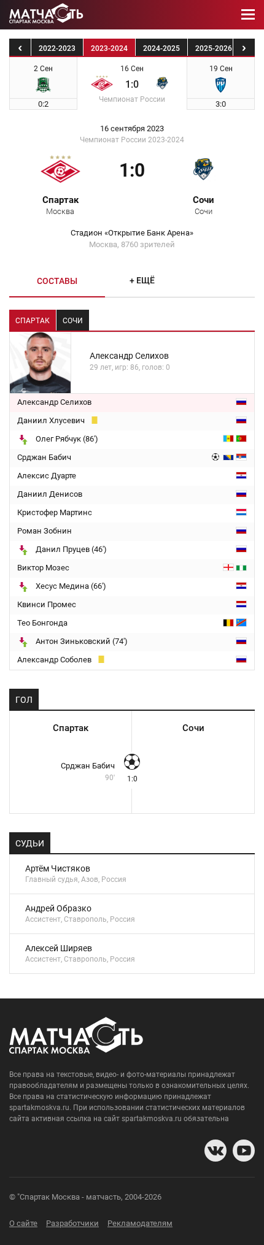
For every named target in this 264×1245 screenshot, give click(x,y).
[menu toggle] (248, 15)
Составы (57, 281)
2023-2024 (109, 48)
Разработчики (72, 1223)
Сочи (203, 204)
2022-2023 (57, 48)
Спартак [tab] (32, 320)
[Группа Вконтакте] (215, 1151)
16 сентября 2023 (132, 128)
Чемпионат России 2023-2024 (132, 140)
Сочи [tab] (73, 320)
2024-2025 (161, 48)
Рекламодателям (140, 1223)
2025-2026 (213, 48)
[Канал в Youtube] (244, 1151)
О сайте (23, 1223)
